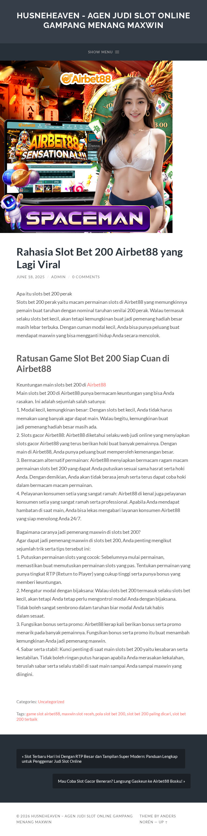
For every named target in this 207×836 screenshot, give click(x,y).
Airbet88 (96, 385)
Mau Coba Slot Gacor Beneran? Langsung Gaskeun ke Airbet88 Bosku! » (121, 781)
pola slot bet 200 (110, 713)
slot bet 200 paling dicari (149, 713)
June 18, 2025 (30, 277)
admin (58, 277)
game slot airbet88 (43, 713)
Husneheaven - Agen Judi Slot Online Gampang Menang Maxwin (103, 20)
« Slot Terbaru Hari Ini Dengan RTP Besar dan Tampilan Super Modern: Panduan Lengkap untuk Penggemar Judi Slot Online (99, 759)
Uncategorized (51, 701)
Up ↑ (163, 822)
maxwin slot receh (78, 713)
